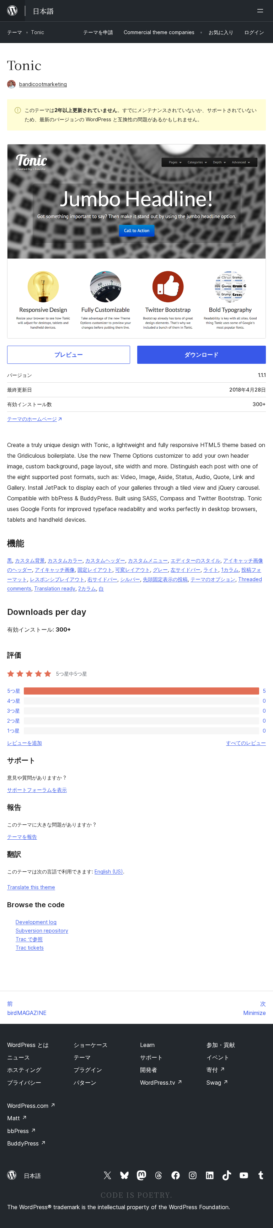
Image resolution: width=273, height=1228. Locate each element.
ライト (210, 570)
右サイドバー (102, 579)
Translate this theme (31, 887)
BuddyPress (26, 1143)
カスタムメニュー (148, 560)
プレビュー (68, 354)
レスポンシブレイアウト (57, 579)
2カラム (87, 588)
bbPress (21, 1130)
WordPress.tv (161, 1082)
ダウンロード (201, 354)
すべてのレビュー (246, 743)
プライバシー (24, 1082)
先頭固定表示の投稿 (165, 579)
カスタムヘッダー (105, 560)
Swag (217, 1082)
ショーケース (91, 1044)
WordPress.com (31, 1105)
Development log (36, 922)
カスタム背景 (30, 560)
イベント (218, 1057)
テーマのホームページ (32, 419)
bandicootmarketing (43, 84)
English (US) (109, 871)
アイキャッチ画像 (55, 570)
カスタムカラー (65, 560)
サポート (151, 1057)
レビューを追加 (24, 743)
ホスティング (24, 1069)
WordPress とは (28, 1044)
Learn (147, 1044)
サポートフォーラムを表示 (37, 790)
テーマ (14, 32)
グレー (160, 570)
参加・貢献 (221, 1044)
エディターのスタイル (195, 560)
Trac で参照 (29, 939)
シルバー (130, 579)
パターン (85, 1082)
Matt (17, 1118)
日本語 (32, 1175)
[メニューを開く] (261, 10)
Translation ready (54, 588)
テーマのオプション (213, 579)
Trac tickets (30, 948)
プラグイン (88, 1069)
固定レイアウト (94, 570)
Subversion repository (42, 930)
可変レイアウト (132, 570)
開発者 (148, 1069)
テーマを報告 (22, 837)
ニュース (18, 1057)
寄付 (216, 1069)
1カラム (230, 570)
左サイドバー (185, 570)
